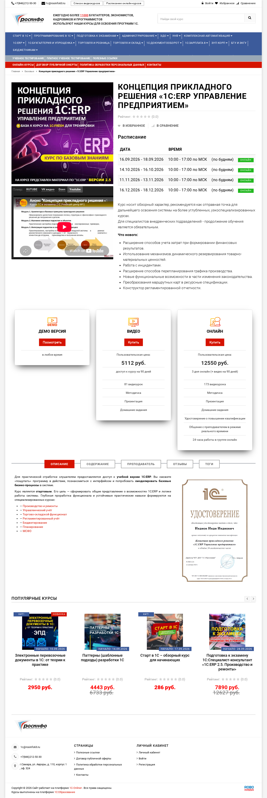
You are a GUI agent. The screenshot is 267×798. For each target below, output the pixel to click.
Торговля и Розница (94, 42)
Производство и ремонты (40, 506)
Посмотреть (52, 342)
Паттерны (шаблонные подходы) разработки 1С (102, 657)
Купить (133, 342)
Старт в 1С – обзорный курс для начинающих (164, 657)
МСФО (27, 531)
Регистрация (147, 764)
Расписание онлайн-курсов (123, 3)
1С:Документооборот (163, 42)
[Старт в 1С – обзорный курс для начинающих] (165, 631)
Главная (17, 71)
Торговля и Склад (127, 42)
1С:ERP (18, 42)
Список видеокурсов (87, 3)
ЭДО (163, 35)
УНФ (175, 35)
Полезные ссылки (88, 752)
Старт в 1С (21, 35)
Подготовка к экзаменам (97, 35)
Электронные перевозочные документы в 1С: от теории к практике (40, 660)
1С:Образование (64, 792)
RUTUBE (31, 189)
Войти (142, 758)
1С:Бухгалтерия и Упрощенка (50, 42)
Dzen (62, 189)
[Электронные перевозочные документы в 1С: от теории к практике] (40, 631)
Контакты (82, 774)
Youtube (75, 189)
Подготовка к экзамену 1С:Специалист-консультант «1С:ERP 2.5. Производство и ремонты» (227, 662)
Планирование (33, 526)
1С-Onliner (75, 787)
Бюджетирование (35, 522)
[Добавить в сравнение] (46, 615)
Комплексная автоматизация (207, 35)
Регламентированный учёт (41, 518)
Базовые (31, 71)
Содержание (98, 464)
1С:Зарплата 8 (195, 42)
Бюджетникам (24, 49)
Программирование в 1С (53, 35)
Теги (209, 464)
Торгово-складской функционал (45, 514)
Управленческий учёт (37, 510)
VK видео (48, 189)
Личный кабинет (149, 752)
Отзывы (180, 464)
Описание (59, 464)
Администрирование (138, 35)
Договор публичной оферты (93, 758)
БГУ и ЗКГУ (239, 42)
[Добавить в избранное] (33, 615)
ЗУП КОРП (219, 42)
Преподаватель (141, 464)
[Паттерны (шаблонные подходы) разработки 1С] (102, 631)
